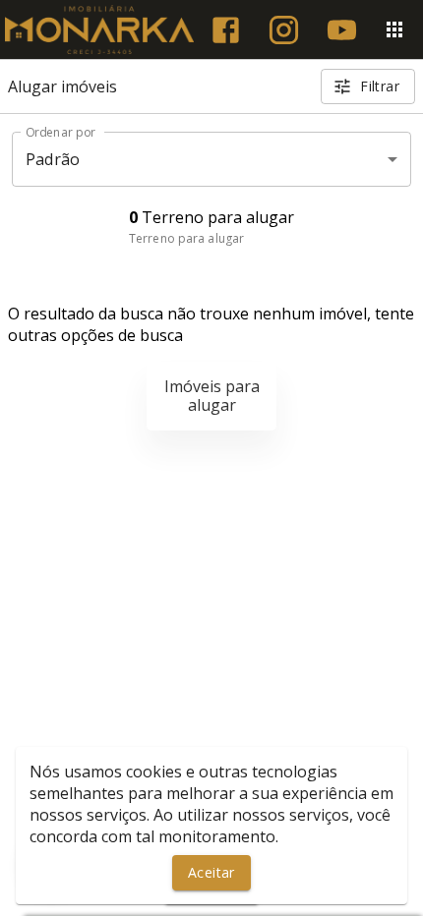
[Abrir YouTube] (342, 30)
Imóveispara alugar (212, 395)
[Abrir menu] (394, 29)
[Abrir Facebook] (226, 30)
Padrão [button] (53, 159)
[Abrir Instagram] (284, 30)
